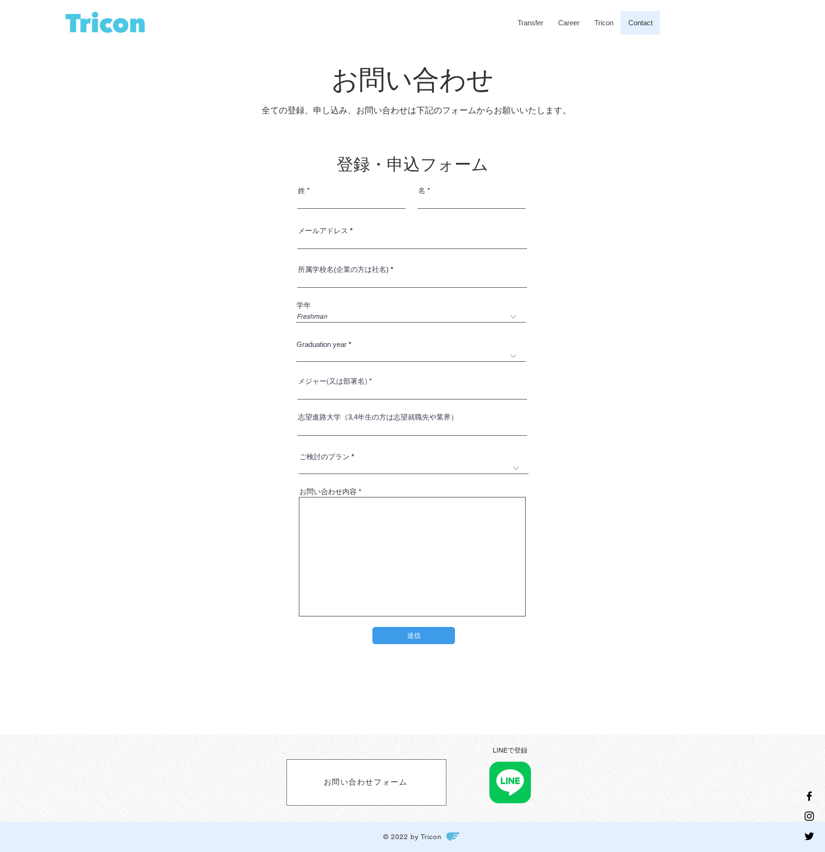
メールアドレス (323, 230)
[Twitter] (809, 836)
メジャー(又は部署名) (332, 381)
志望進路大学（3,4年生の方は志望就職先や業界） (378, 417)
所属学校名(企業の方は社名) (343, 269)
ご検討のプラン (324, 456)
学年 (303, 305)
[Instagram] (809, 816)
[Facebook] (809, 796)
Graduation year (321, 344)
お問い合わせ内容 (328, 491)
